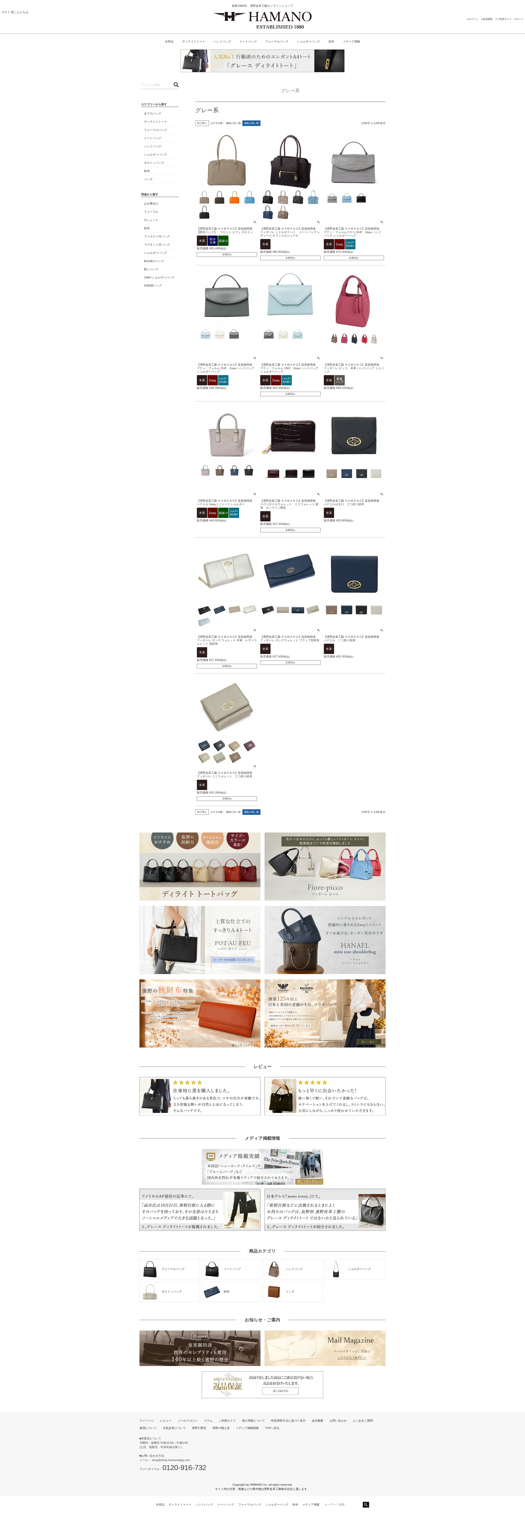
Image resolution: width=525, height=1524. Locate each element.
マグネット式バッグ (157, 244)
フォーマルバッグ (276, 41)
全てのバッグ (152, 113)
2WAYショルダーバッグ (159, 277)
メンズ (148, 179)
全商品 (169, 41)
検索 (366, 1505)
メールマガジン (188, 1420)
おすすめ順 (216, 123)
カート (519, 19)
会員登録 (488, 19)
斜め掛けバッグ (154, 261)
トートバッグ (248, 41)
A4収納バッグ (153, 285)
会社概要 (317, 1420)
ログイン (473, 19)
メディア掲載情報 (247, 1428)
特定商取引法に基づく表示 (288, 1420)
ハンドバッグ (222, 41)
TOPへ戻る (272, 1428)
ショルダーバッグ (308, 41)
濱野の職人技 (221, 1428)
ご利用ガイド (504, 19)
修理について (148, 1428)
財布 (331, 41)
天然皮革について (174, 1428)
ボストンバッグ (154, 162)
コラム (208, 1420)
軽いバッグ (151, 269)
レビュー (165, 1420)
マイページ (146, 1420)
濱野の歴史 (199, 1428)
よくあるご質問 (363, 1420)
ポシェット (151, 220)
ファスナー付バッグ (157, 236)
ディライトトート (193, 41)
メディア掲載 (351, 41)
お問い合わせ (338, 1420)
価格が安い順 (233, 123)
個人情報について (253, 1420)
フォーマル (151, 211)
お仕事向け (151, 203)
